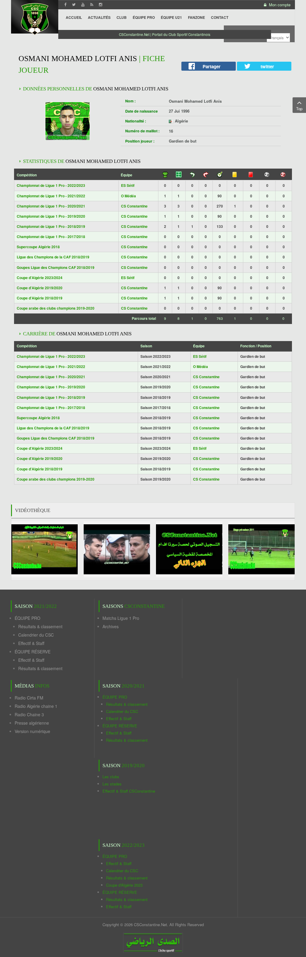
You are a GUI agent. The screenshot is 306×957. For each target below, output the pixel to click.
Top (299, 108)
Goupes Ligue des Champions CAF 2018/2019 (55, 267)
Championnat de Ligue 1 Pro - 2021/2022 (51, 196)
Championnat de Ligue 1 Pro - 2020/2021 (51, 206)
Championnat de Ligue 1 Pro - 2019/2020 (51, 216)
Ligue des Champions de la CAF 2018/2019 (53, 257)
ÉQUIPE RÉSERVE (33, 652)
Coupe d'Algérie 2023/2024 (39, 277)
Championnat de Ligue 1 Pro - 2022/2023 (51, 185)
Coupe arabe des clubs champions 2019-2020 (55, 308)
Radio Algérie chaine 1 (36, 706)
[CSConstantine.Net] (35, 18)
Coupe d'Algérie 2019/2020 (39, 287)
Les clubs (110, 776)
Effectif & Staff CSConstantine (128, 791)
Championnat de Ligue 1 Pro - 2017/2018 (51, 236)
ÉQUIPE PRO (27, 618)
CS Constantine (134, 206)
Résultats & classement (40, 626)
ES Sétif (127, 185)
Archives (110, 626)
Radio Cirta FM (29, 698)
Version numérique (32, 731)
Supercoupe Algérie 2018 (38, 246)
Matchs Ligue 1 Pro (120, 618)
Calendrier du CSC (36, 635)
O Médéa (128, 196)
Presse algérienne (32, 723)
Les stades (112, 784)
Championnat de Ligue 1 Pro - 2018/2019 (51, 226)
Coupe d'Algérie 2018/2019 (39, 298)
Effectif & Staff (31, 643)
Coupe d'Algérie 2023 (124, 885)
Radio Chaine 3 (29, 714)
